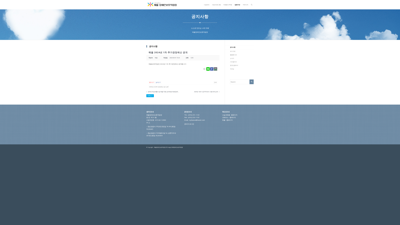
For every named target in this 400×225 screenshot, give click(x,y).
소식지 (232, 58)
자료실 (232, 69)
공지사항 (232, 47)
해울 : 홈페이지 (227, 120)
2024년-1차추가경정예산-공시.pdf (158, 87)
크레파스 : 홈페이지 (229, 117)
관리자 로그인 (189, 124)
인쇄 (215, 82)
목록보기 (150, 96)
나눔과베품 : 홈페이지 (229, 115)
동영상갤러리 (234, 65)
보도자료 (232, 51)
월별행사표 (233, 55)
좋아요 (151, 82)
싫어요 (158, 82)
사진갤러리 (233, 62)
